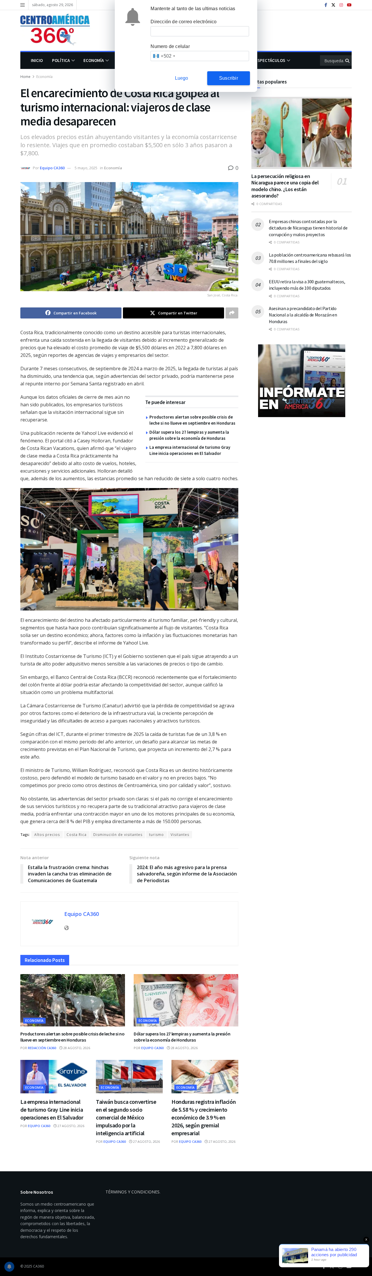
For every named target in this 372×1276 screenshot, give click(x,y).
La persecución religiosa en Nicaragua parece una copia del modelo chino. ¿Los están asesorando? (285, 186)
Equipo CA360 (52, 167)
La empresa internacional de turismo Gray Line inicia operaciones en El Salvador (51, 1109)
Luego (181, 78)
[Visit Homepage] (59, 30)
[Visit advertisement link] (301, 380)
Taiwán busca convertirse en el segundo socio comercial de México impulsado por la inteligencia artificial (126, 1117)
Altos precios (47, 834)
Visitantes (180, 834)
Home (25, 76)
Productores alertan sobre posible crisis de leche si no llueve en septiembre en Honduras (72, 1037)
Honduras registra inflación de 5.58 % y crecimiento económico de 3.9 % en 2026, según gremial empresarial (203, 1117)
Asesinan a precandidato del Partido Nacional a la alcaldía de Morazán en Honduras (303, 314)
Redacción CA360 (42, 1048)
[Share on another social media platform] (232, 312)
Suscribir (228, 78)
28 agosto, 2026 (76, 1048)
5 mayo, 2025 (86, 167)
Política (61, 60)
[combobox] (164, 56)
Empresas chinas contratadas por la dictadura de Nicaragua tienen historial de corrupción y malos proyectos (308, 227)
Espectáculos (270, 60)
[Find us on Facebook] (326, 5)
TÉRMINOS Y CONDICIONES (132, 1192)
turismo (156, 834)
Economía (93, 60)
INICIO (37, 60)
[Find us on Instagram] (341, 5)
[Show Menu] (22, 5)
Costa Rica (77, 834)
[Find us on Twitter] (333, 5)
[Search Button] (347, 60)
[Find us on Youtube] (349, 5)
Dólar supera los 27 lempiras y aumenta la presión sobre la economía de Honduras (182, 1037)
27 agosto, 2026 (70, 1126)
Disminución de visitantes (117, 834)
